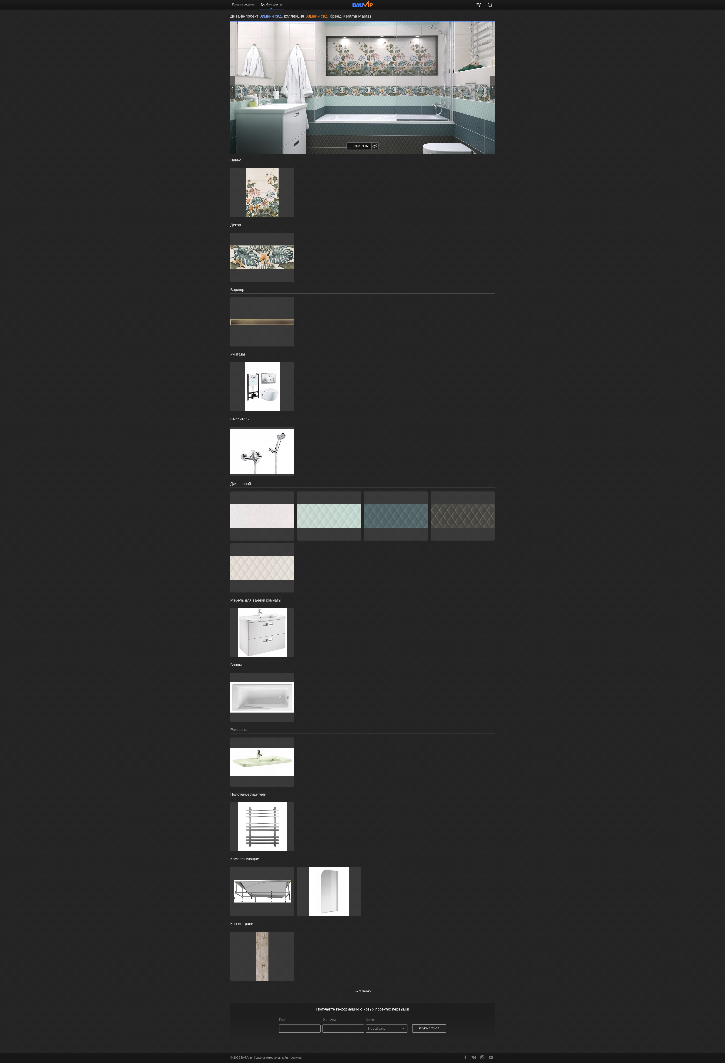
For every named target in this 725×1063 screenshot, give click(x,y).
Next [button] (492, 87)
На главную (363, 991)
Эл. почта (329, 1019)
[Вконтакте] (474, 1057)
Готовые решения (243, 4)
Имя (282, 1019)
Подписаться (429, 1028)
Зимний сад (316, 16)
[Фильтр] (478, 4)
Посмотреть (359, 146)
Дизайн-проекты (271, 4)
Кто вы (370, 1019)
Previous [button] (232, 87)
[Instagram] (482, 1057)
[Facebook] (465, 1057)
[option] (362, 88)
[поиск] (490, 4)
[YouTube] (491, 1057)
